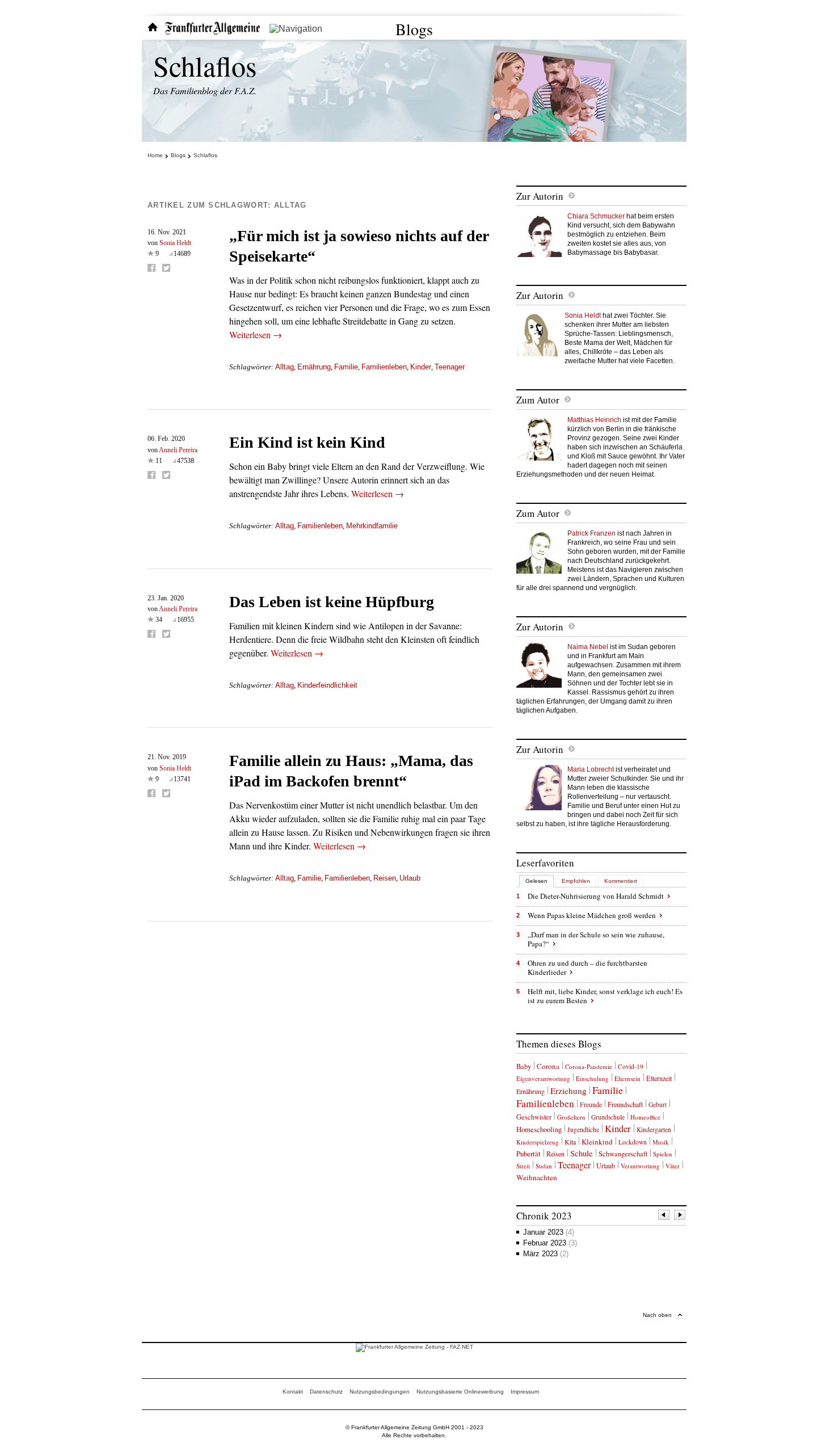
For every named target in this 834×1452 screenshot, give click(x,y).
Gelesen (536, 881)
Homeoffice (645, 1117)
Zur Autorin (539, 196)
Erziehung (568, 1090)
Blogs (414, 29)
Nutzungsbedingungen (379, 1391)
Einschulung (592, 1078)
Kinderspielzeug (537, 1142)
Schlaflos (204, 66)
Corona (548, 1066)
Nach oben (657, 1315)
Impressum (525, 1391)
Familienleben (384, 367)
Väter (672, 1165)
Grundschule (608, 1117)
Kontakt (293, 1391)
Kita (570, 1141)
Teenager (450, 367)
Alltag (284, 367)
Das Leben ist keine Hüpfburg (331, 602)
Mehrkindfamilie (372, 525)
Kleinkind (597, 1142)
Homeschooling (539, 1129)
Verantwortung (640, 1165)
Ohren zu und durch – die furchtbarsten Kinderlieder (587, 967)
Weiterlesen (255, 334)
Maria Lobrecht (590, 769)
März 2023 (545, 1253)
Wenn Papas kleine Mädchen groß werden (592, 915)
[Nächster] (680, 1216)
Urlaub (409, 878)
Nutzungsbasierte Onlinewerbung (460, 1391)
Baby (523, 1066)
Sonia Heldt (175, 243)
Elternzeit (659, 1078)
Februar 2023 (550, 1243)
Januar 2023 (548, 1232)
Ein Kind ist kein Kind (307, 442)
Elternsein (627, 1078)
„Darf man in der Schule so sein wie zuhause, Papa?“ (596, 939)
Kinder (420, 367)
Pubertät (528, 1153)
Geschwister (533, 1117)
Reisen (384, 878)
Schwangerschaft (623, 1154)
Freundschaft (625, 1104)
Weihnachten (536, 1177)
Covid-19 (630, 1066)
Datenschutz (326, 1391)
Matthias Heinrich (594, 420)
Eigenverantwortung (543, 1078)
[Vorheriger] (664, 1216)
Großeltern (571, 1117)
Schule (581, 1153)
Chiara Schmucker (596, 216)
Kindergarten (654, 1129)
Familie (346, 367)
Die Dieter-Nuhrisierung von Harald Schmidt (596, 896)
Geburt (657, 1104)
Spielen (662, 1154)
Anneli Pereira (178, 450)
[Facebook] (151, 268)
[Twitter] (166, 268)
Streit (523, 1165)
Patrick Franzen (591, 533)
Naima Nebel (587, 647)
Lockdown (632, 1142)
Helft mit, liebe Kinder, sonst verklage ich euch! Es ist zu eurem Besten (605, 995)
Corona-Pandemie (588, 1066)
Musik (660, 1142)
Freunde (591, 1104)
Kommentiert (620, 881)
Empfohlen (576, 881)
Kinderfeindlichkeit (327, 685)
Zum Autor (537, 399)
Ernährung (314, 367)
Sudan (544, 1165)
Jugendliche (583, 1129)
